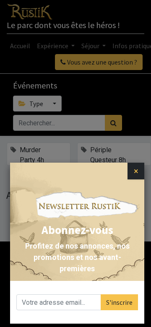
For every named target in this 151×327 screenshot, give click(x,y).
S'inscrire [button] (119, 302)
